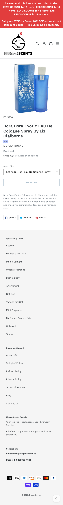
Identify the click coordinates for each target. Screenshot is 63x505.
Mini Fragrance (14, 310)
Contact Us (12, 403)
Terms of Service (15, 387)
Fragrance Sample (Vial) (19, 318)
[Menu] (57, 43)
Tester (9, 334)
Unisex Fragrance (15, 269)
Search (10, 245)
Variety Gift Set (14, 302)
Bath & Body (13, 277)
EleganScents (35, 495)
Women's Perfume (16, 253)
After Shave (12, 285)
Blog (8, 395)
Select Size (8, 166)
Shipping (8, 155)
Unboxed (11, 326)
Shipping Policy (14, 363)
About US (11, 355)
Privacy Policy (13, 379)
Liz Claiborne (13, 145)
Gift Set (10, 294)
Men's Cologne (14, 261)
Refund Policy (13, 371)
